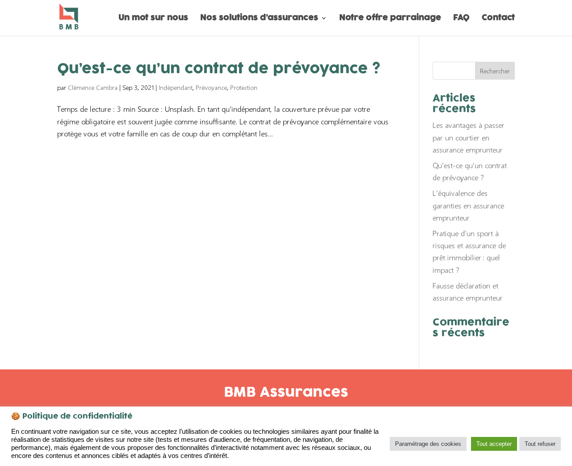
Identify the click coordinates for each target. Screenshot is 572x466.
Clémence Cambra (93, 87)
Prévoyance (211, 87)
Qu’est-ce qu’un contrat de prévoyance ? (218, 69)
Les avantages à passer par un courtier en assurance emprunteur (469, 137)
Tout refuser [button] (540, 444)
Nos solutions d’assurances (259, 19)
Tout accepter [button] (494, 444)
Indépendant (176, 87)
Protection (243, 87)
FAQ (461, 19)
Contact (498, 19)
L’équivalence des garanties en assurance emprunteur (468, 205)
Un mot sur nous (153, 19)
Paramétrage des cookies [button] (428, 444)
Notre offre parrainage (390, 19)
